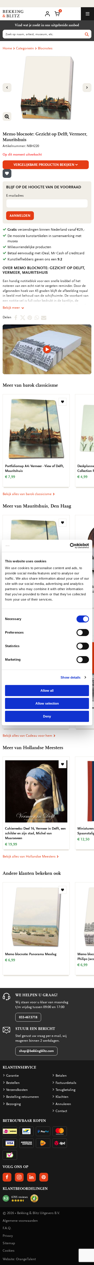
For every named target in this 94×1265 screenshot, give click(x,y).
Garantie (12, 1076)
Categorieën (25, 48)
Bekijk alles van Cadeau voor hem (28, 736)
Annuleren (63, 1104)
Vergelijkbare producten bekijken (44, 165)
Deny (47, 716)
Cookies (8, 1251)
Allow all (47, 690)
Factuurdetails (66, 1083)
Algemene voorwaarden (20, 1221)
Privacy (8, 1236)
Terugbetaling (65, 1090)
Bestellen (13, 1083)
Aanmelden (20, 216)
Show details (70, 677)
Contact (61, 1111)
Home (7, 48)
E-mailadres (15, 196)
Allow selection (47, 703)
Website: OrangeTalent (19, 1259)
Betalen (61, 1076)
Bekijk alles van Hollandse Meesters (29, 856)
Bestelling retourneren (22, 1097)
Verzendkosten (17, 1090)
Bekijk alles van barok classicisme (27, 494)
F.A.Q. (7, 1228)
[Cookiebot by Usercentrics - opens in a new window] (70, 546)
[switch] (83, 632)
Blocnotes (45, 48)
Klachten (62, 1097)
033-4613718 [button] (28, 1017)
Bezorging (13, 1104)
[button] (57, 13)
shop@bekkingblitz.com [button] (36, 1051)
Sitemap (9, 1243)
